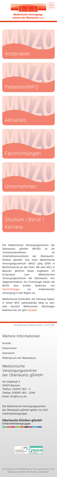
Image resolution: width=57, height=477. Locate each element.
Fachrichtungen (11, 289)
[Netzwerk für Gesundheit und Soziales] (36, 449)
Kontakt (32, 310)
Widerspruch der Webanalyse (19, 357)
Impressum (8, 352)
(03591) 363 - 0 (21, 389)
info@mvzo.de (18, 396)
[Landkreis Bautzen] (21, 449)
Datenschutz (9, 348)
